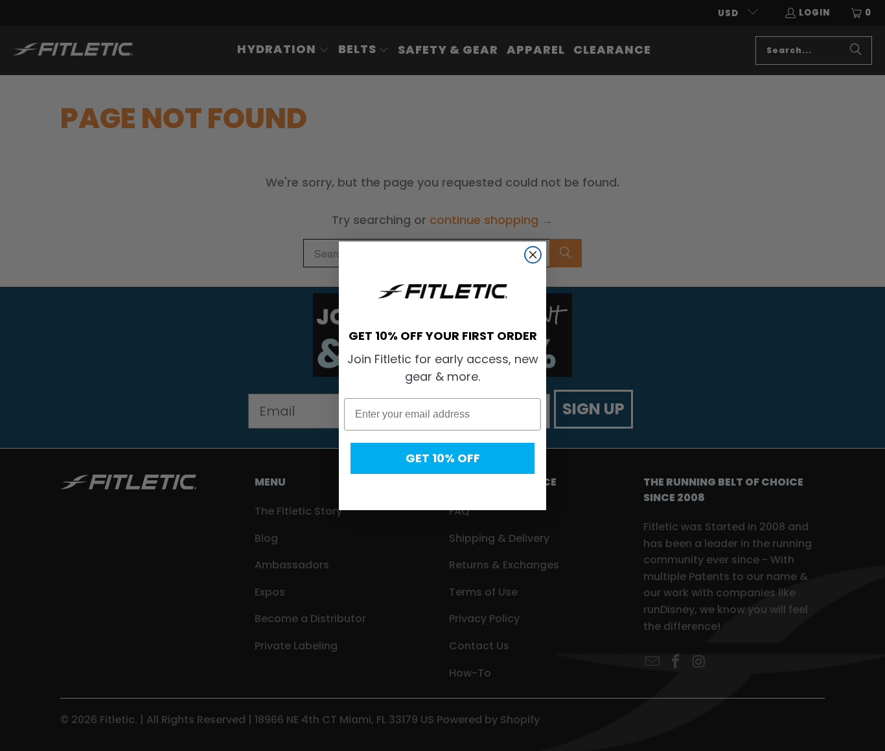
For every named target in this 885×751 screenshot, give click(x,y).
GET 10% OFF (443, 458)
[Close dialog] (533, 255)
